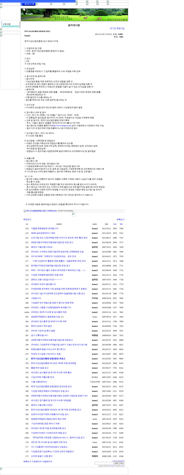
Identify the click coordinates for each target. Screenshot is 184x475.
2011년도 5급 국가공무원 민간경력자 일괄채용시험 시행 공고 (58, 293)
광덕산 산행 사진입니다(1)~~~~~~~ (46, 279)
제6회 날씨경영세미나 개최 (43, 233)
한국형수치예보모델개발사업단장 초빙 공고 (50, 266)
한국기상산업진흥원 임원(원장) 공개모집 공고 (51, 386)
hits (121, 224)
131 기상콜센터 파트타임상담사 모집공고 (49, 447)
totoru (123, 466)
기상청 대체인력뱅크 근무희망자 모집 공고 (50, 391)
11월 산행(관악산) (39, 382)
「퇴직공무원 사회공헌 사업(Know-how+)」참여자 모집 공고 (58, 437)
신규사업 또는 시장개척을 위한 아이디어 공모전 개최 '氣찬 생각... (60, 238)
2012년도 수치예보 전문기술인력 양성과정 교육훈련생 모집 (57, 252)
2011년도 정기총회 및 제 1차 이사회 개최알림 (51, 400)
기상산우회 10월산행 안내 (42, 377)
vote (114, 224)
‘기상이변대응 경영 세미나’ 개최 (45, 424)
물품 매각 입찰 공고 (40, 368)
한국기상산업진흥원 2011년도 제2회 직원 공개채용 (53, 363)
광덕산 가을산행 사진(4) (41, 247)
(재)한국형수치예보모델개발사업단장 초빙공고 (52, 340)
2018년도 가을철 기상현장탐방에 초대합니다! (51, 307)
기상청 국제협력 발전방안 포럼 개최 (47, 275)
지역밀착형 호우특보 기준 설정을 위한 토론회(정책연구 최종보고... (60, 289)
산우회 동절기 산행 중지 (42, 456)
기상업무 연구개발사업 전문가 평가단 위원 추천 (52, 303)
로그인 (113, 28)
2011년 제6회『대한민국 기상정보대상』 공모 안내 (53, 256)
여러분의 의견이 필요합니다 (43, 284)
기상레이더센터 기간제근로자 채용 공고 (49, 433)
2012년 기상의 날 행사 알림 (43, 331)
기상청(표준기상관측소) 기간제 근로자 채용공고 (52, 451)
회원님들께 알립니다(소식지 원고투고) (48, 349)
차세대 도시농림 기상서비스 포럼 (46, 354)
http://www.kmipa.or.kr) (61, 125)
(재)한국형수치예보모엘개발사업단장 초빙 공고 (52, 242)
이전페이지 (37, 461)
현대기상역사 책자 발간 (41, 326)
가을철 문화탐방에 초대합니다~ (45, 228)
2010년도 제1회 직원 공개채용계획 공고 (48, 428)
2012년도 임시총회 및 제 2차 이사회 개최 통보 (51, 372)
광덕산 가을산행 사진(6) (41, 405)
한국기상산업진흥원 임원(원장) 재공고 (48, 358)
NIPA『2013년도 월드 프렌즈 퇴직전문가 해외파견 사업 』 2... (58, 270)
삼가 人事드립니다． (40, 335)
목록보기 (121, 219)
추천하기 (27, 219)
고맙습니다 (36, 298)
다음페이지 (47, 461)
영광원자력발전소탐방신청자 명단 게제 (48, 419)
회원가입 (121, 28)
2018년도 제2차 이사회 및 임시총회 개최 (49, 312)
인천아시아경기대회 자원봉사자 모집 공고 (50, 414)
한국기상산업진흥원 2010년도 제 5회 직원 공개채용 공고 (56, 410)
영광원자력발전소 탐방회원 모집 (45, 317)
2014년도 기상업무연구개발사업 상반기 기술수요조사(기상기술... (60, 345)
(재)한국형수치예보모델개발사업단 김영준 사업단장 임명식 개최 (59, 396)
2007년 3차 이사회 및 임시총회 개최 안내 (49, 442)
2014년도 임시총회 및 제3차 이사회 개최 (49, 321)
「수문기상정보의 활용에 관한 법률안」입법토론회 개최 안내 (58, 261)
